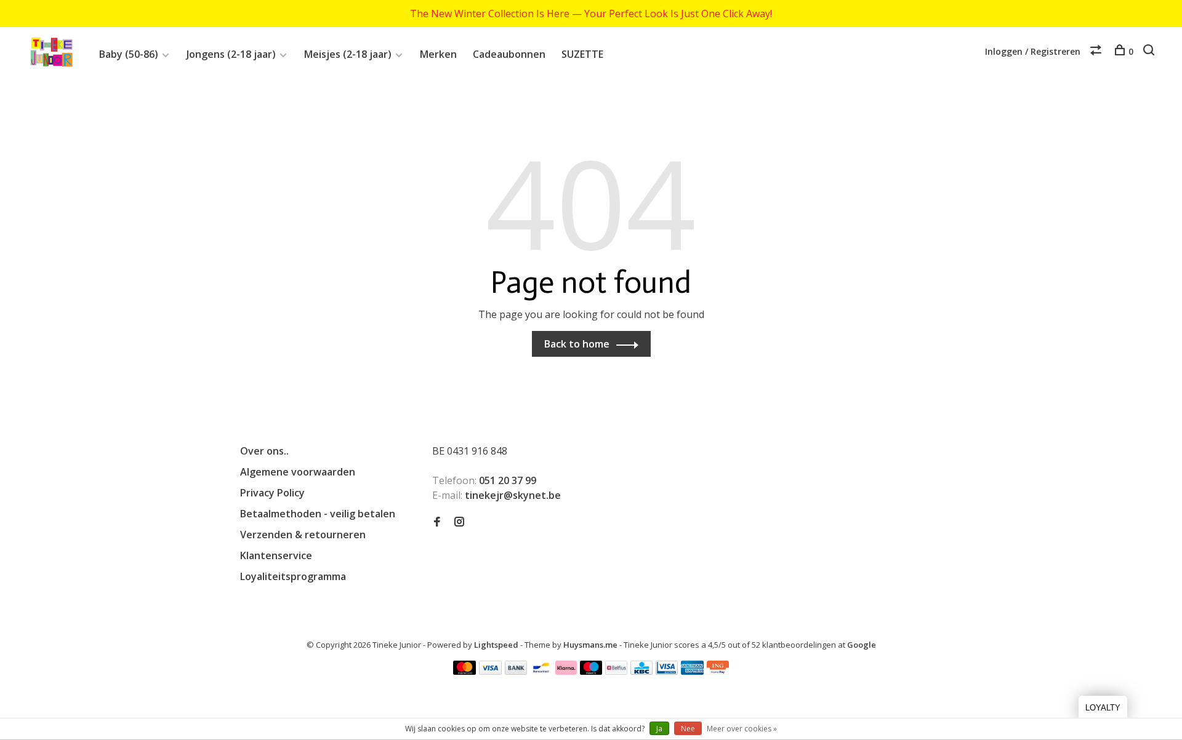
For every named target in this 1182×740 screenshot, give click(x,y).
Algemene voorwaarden (297, 472)
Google (861, 644)
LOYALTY (1102, 707)
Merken (438, 54)
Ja (659, 728)
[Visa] (490, 671)
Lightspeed (496, 644)
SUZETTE (582, 54)
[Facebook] (437, 522)
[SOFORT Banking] (566, 671)
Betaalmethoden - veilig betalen (317, 513)
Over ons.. (264, 451)
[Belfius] (616, 671)
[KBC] (641, 671)
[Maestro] (591, 671)
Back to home (576, 344)
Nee (688, 728)
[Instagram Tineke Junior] (459, 522)
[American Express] (692, 671)
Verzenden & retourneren (303, 534)
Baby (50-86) (128, 54)
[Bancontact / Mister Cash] (541, 671)
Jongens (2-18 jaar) (231, 54)
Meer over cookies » (742, 728)
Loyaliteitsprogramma (293, 576)
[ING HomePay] (718, 671)
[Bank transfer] (516, 671)
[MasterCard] (464, 671)
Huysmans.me (591, 644)
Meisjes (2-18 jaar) (348, 54)
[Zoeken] (1150, 51)
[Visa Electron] (667, 671)
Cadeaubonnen (509, 54)
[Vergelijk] (1097, 51)
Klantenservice (276, 555)
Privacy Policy (272, 492)
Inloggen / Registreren (1032, 51)
